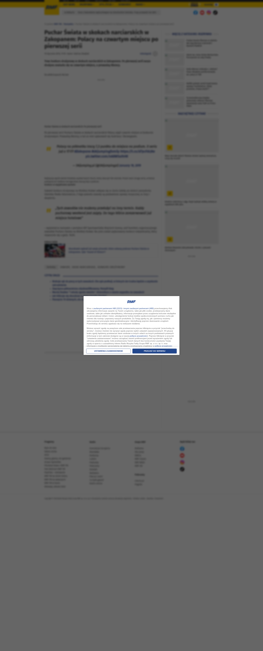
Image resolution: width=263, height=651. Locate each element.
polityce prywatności (138, 336)
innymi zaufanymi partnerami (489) (139, 308)
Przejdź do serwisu (154, 351)
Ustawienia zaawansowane (108, 351)
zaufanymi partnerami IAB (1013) (107, 308)
